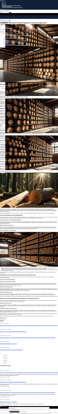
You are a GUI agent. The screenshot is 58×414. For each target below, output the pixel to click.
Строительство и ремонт (8, 23)
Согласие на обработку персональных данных (12, 7)
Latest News (4, 4)
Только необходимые (23, 411)
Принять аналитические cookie (14, 411)
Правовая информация (7, 6)
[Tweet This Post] (30, 352)
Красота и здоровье (7, 28)
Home (2, 3)
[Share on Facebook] (30, 351)
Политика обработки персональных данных (11, 5)
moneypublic (2, 29)
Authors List (4, 2)
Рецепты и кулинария (8, 32)
